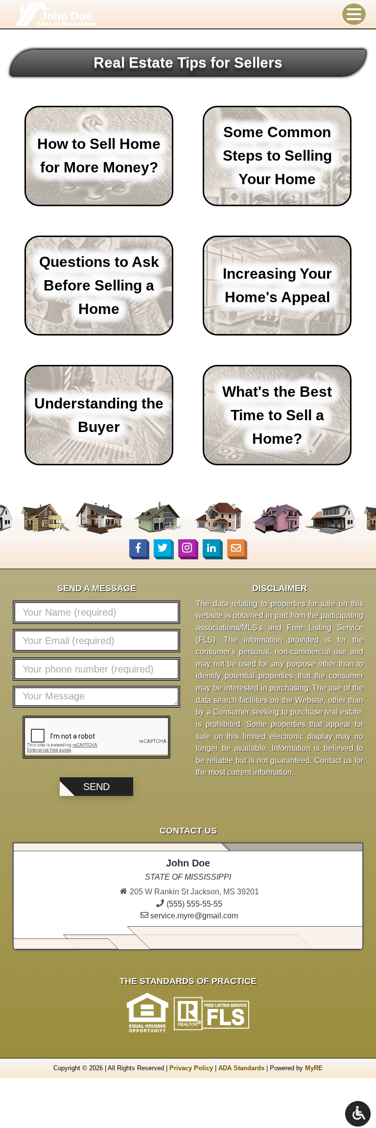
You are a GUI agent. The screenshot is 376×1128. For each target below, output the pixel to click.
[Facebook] (137, 547)
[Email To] (235, 547)
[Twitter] (162, 547)
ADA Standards (241, 1068)
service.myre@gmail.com (194, 916)
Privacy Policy (191, 1068)
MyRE (314, 1068)
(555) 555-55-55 (194, 904)
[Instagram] (186, 547)
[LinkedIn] (211, 547)
